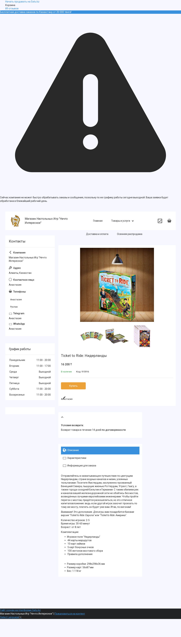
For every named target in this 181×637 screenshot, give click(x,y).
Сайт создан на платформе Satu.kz (20, 610)
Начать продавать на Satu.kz (22, 1)
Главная (98, 220)
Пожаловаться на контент (70, 613)
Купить (73, 385)
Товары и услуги (120, 220)
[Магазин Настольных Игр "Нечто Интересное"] (15, 220)
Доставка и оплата (97, 234)
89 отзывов (12, 8)
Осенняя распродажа (129, 234)
